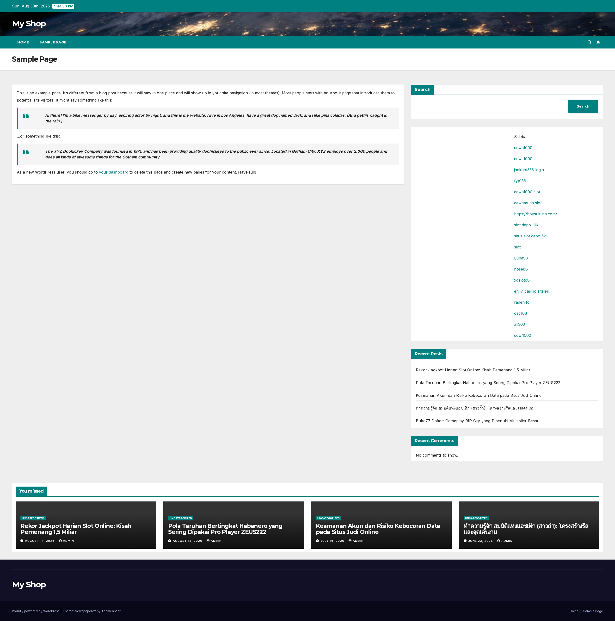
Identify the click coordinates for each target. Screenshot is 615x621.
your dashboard (113, 172)
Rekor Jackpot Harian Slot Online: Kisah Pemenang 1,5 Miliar (473, 370)
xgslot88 (522, 280)
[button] (589, 42)
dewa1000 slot (527, 191)
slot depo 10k (526, 225)
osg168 (520, 313)
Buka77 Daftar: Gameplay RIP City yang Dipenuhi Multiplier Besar (477, 420)
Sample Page (52, 42)
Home (23, 42)
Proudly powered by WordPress (36, 611)
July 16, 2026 (332, 541)
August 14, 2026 (40, 541)
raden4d (521, 302)
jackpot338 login (529, 169)
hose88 (521, 269)
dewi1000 (522, 335)
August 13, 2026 (188, 541)
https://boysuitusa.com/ (535, 213)
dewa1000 (523, 147)
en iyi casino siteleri (531, 291)
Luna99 (521, 258)
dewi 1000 (523, 158)
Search (422, 89)
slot (517, 247)
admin (68, 541)
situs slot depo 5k (530, 236)
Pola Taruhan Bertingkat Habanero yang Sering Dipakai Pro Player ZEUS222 (488, 382)
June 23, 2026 (481, 541)
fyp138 (520, 180)
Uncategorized (33, 518)
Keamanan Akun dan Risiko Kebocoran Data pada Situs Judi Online (478, 395)
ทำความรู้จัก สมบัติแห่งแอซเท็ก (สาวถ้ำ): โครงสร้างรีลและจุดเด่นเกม (475, 408)
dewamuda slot (527, 202)
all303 (519, 324)
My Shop (29, 23)
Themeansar (110, 611)
